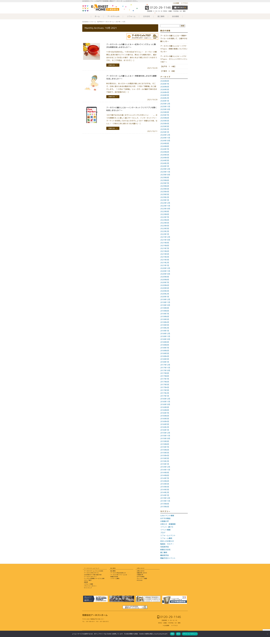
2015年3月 (164, 458)
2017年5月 (164, 384)
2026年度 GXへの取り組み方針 (93, 575)
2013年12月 (165, 498)
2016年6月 (164, 416)
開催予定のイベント (168, 558)
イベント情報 (165, 530)
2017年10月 (165, 370)
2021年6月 (164, 251)
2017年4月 (164, 387)
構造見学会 (164, 555)
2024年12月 (165, 135)
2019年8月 (164, 311)
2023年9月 (164, 177)
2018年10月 (165, 339)
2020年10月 (165, 274)
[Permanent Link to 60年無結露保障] (174, 600)
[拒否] (267, 634)
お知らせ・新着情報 (168, 524)
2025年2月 (164, 129)
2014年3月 (164, 489)
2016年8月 (164, 410)
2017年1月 (164, 396)
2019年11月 (165, 302)
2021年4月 (164, 257)
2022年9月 (164, 211)
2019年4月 (164, 322)
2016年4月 (164, 421)
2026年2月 (164, 98)
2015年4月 (164, 455)
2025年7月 (164, 115)
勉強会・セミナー (167, 544)
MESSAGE (139, 580)
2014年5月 (164, 484)
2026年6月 (164, 86)
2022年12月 (165, 203)
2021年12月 (165, 237)
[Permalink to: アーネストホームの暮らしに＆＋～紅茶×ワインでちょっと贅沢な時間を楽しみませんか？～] (91, 51)
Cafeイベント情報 (167, 515)
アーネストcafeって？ (90, 576)
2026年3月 (164, 95)
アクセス (185, 3)
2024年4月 (164, 157)
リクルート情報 (88, 584)
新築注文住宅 (165, 549)
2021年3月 (164, 260)
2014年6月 (164, 481)
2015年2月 (164, 461)
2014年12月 (165, 467)
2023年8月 (164, 180)
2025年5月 (164, 121)
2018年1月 (164, 362)
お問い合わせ (140, 571)
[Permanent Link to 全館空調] (121, 599)
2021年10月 (165, 240)
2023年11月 (165, 172)
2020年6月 (164, 285)
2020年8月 (164, 279)
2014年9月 (164, 472)
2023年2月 (164, 197)
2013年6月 (164, 506)
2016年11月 (165, 401)
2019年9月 (164, 308)
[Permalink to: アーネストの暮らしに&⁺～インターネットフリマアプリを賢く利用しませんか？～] (91, 114)
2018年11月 (165, 336)
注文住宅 (146, 16)
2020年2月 (164, 294)
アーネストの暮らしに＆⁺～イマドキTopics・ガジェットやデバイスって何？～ (173, 59)
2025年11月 (165, 106)
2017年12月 (165, 365)
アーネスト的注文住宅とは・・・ (119, 573)
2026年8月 (164, 81)
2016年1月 (164, 430)
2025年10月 (165, 109)
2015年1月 (164, 464)
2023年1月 (164, 200)
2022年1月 (164, 234)
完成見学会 (164, 547)
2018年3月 (164, 359)
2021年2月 (164, 262)
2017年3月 (164, 390)
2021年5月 (164, 254)
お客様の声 (164, 521)
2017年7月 (164, 379)
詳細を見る (111, 65)
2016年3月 (164, 424)
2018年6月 (164, 350)
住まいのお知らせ (167, 541)
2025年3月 (164, 126)
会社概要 (176, 3)
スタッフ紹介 (88, 580)
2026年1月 (164, 101)
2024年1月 (164, 166)
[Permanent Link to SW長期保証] (135, 607)
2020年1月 (164, 296)
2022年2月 (164, 231)
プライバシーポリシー (90, 586)
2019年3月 (164, 325)
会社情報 (175, 16)
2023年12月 (165, 169)
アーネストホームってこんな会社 (93, 571)
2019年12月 (165, 299)
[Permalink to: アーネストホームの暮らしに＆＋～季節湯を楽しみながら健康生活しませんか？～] (91, 83)
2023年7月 (164, 183)
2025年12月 (165, 104)
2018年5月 (164, 353)
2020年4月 (164, 291)
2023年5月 (164, 189)
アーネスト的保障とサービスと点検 (94, 578)
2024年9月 (164, 143)
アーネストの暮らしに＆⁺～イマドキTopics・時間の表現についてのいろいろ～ (173, 49)
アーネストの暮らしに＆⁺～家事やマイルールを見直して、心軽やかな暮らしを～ (173, 38)
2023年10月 (165, 174)
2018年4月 (164, 356)
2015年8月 (164, 444)
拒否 (178, 634)
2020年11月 (165, 271)
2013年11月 (165, 501)
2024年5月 (164, 155)
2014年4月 (164, 487)
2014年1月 (164, 495)
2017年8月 (164, 376)
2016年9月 (164, 407)
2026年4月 (164, 92)
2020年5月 (164, 288)
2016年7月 (164, 413)
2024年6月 (164, 152)
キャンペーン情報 (142, 578)
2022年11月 (165, 206)
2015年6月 (164, 450)
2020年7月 (164, 282)
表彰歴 (86, 582)
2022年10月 (165, 208)
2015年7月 (164, 447)
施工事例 (161, 16)
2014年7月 (164, 478)
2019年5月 (164, 319)
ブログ (162, 532)
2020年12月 (165, 268)
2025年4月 (164, 123)
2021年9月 (164, 243)
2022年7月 (164, 217)
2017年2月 (164, 393)
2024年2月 (164, 163)
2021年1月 (164, 265)
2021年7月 (164, 248)
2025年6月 (164, 118)
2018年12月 (165, 333)
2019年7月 (164, 314)
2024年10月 (165, 140)
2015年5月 (164, 453)
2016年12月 (165, 399)
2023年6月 (164, 186)
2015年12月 (165, 433)
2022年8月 (164, 214)
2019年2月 (164, 328)
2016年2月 (164, 427)
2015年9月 (164, 441)
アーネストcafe (113, 16)
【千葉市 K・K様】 (168, 71)
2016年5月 (164, 418)
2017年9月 (164, 373)
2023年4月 (164, 191)
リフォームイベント (168, 535)
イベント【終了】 (167, 527)
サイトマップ (88, 588)
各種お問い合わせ (142, 573)
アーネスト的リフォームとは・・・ (120, 575)
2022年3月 (164, 228)
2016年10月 (165, 404)
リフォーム (131, 16)
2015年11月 (165, 435)
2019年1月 (164, 331)
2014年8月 (164, 475)
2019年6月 (164, 316)
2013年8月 (164, 504)
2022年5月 (164, 223)
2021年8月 (164, 245)
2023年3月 (164, 194)
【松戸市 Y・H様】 (168, 66)
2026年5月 (164, 89)
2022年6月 (164, 220)
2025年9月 (164, 112)
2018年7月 (164, 348)
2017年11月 (165, 367)
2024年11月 (165, 138)
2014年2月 (164, 492)
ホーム (97, 16)
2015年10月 (165, 438)
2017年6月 (164, 382)
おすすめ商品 (165, 518)
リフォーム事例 (166, 538)
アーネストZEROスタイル (91, 573)
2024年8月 (164, 146)
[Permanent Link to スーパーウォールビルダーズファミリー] (95, 599)
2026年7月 (164, 84)
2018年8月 (164, 345)
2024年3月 (164, 160)
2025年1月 (164, 132)
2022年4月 (164, 225)
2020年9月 (164, 277)
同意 (172, 634)
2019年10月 (165, 305)
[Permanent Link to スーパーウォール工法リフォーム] (148, 599)
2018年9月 (164, 342)
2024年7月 (164, 149)
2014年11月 (165, 470)
